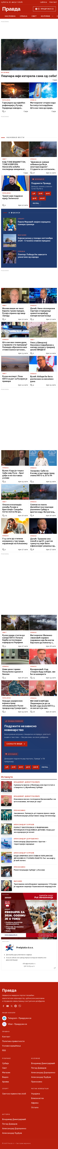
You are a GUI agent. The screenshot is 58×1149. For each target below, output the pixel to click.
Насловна (10, 16)
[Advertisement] (29, 30)
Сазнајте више (14, 744)
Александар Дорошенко (43, 1072)
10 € (40, 193)
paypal (36, 203)
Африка (34, 1103)
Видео (5, 1077)
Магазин (6, 1072)
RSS (4, 1050)
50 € (34, 198)
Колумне (45, 16)
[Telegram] (15, 1006)
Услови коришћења (11, 1046)
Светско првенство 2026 (14, 1094)
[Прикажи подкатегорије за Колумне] (53, 16)
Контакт (53, 2)
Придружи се (47, 9)
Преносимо (36, 1082)
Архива (5, 1082)
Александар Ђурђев (41, 1077)
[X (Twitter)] (12, 1006)
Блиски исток (37, 1098)
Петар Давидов (38, 1068)
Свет (34, 16)
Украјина (35, 1094)
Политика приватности (13, 1041)
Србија (23, 16)
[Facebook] (3, 1006)
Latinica (43, 2)
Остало (34, 1107)
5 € (34, 193)
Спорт (5, 1089)
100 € (42, 198)
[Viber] (19, 1006)
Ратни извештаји (40, 1089)
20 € (48, 193)
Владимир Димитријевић (43, 1063)
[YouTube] (7, 1006)
